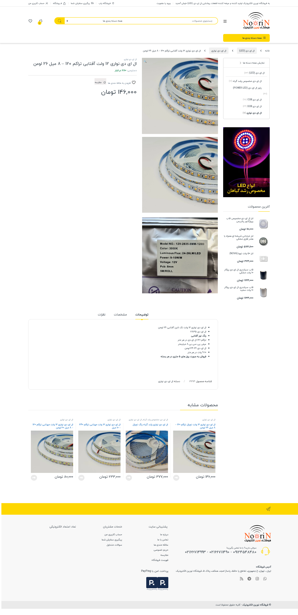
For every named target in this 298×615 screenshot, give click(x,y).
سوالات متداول (114, 545)
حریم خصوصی (161, 550)
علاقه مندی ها (161, 545)
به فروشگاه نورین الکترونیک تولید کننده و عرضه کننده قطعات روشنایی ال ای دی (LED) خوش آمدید (223, 3)
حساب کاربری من (36, 3)
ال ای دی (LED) (247, 51)
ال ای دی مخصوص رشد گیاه (155, 419)
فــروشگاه (57, 3)
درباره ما (164, 534)
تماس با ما (162, 539)
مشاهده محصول (177, 478)
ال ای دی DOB (252, 106)
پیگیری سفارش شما (80, 3)
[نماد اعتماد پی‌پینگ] (162, 583)
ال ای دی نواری (218, 51)
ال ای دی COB (252, 99)
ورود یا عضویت (164, 3)
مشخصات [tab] (120, 315)
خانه (267, 51)
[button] (145, 62)
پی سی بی (194, 344)
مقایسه (164, 555)
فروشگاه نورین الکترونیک (255, 605)
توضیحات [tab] (141, 315)
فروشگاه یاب (105, 3)
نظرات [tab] (101, 315)
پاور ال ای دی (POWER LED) (247, 88)
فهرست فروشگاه (160, 560)
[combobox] (171, 20)
